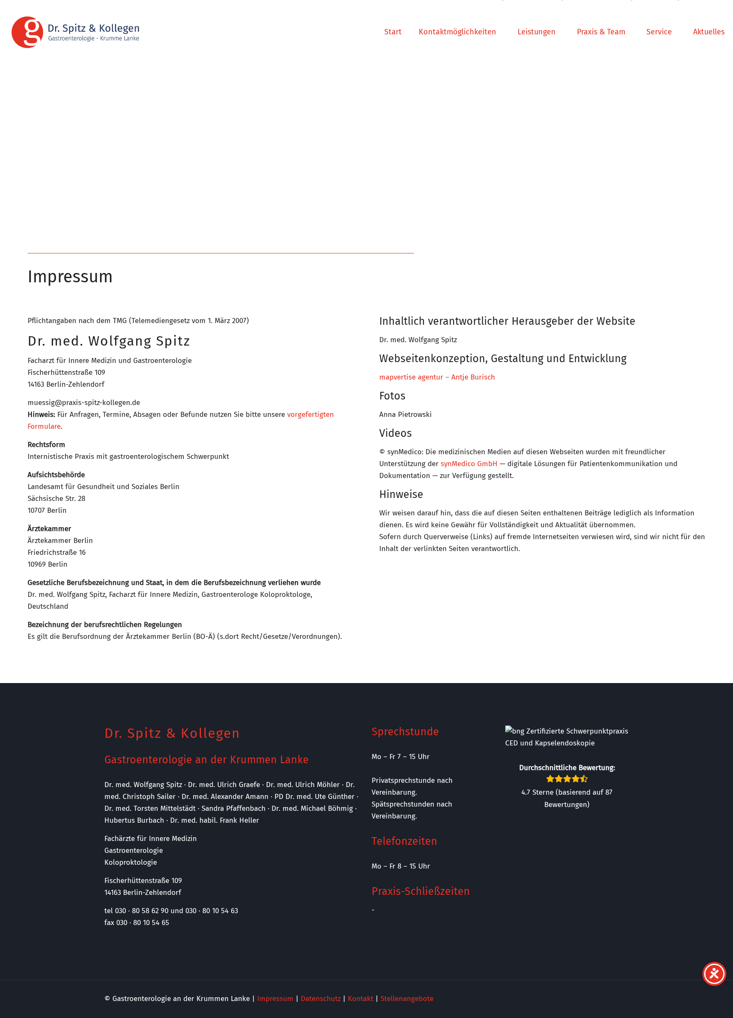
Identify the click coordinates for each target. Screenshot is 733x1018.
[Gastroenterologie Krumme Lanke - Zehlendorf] (75, 32)
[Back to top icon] (692, 1001)
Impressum (275, 998)
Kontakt (360, 998)
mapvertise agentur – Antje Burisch (437, 377)
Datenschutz (321, 998)
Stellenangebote (407, 998)
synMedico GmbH (469, 463)
